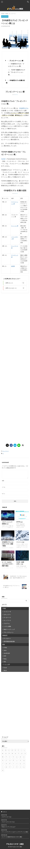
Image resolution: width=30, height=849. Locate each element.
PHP (5, 656)
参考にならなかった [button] (15, 288)
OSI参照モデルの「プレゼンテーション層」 (16, 65)
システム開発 (7, 626)
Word (5, 670)
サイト (3, 493)
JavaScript (7, 653)
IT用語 (4, 608)
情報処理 (4, 635)
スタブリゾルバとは (6, 816)
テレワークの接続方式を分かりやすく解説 (12, 836)
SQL (5, 661)
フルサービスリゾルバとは (8, 821)
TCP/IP (3, 159)
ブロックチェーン (8, 632)
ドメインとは (20, 542)
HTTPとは (19, 522)
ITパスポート (7, 638)
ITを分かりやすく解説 (15, 844)
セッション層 (14, 226)
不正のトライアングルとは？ (9, 826)
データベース (7, 617)
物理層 (13, 266)
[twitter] (7, 445)
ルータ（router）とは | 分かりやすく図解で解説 (7, 564)
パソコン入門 (6, 664)
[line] (18, 445)
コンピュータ (7, 611)
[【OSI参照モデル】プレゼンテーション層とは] (15, 445)
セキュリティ (7, 614)
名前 (3, 480)
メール (3, 487)
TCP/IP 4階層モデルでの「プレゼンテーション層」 (16, 72)
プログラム (7, 623)
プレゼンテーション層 (15, 60)
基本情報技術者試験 (9, 641)
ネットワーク (6, 451)
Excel (5, 667)
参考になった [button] (15, 283)
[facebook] (11, 445)
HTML (5, 647)
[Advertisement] (7, 302)
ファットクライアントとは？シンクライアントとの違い (15, 831)
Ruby (5, 659)
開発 (3, 644)
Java (5, 650)
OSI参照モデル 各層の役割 (15, 82)
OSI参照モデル (23, 108)
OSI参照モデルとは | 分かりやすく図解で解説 (7, 544)
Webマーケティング (9, 629)
